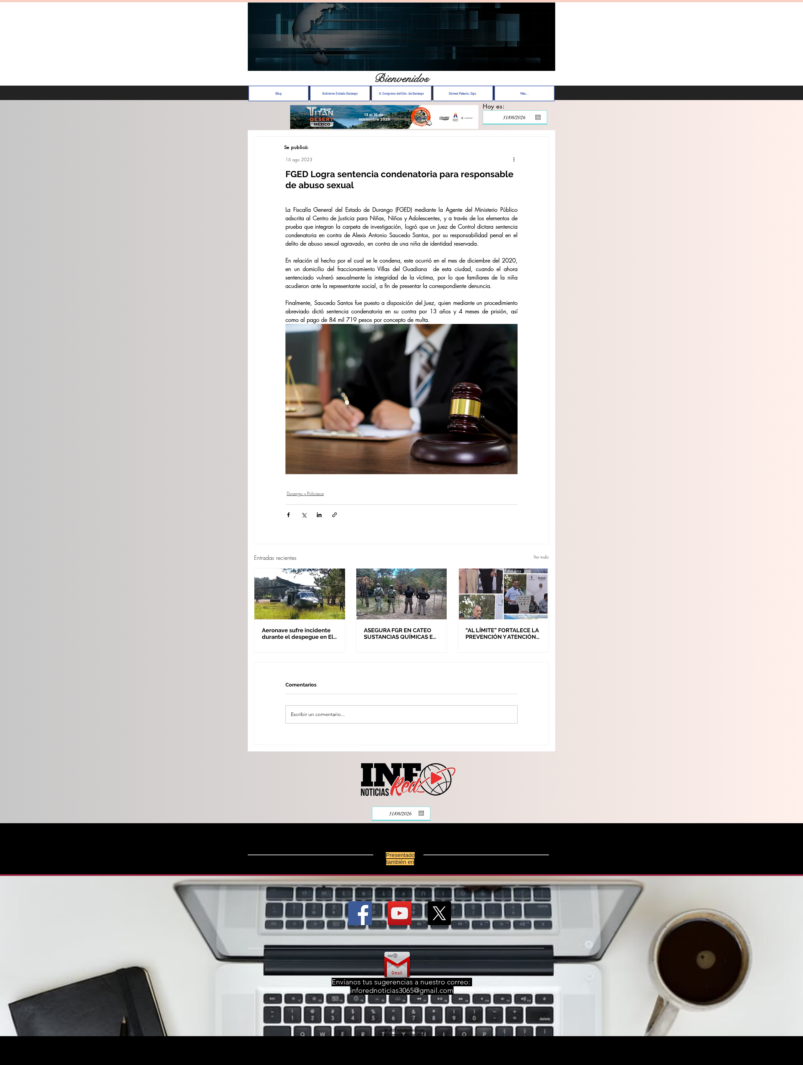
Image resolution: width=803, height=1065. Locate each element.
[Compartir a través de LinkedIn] (319, 515)
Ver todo (541, 557)
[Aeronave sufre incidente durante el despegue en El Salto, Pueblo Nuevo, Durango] (299, 594)
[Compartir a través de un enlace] (335, 515)
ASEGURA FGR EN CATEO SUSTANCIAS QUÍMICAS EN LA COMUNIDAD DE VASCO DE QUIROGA (400, 633)
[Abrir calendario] (537, 117)
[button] (547, 64)
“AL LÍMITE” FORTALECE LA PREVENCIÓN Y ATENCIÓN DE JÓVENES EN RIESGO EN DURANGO (502, 633)
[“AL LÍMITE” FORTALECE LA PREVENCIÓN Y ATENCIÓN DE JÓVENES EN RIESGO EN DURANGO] (503, 594)
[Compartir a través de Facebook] (288, 515)
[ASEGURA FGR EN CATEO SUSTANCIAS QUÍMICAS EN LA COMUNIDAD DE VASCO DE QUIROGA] (401, 594)
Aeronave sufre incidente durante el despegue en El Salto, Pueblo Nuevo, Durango (297, 633)
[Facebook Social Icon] (360, 913)
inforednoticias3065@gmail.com (402, 990)
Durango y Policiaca (305, 493)
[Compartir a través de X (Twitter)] (304, 515)
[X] (439, 913)
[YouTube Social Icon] (400, 913)
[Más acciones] (514, 159)
